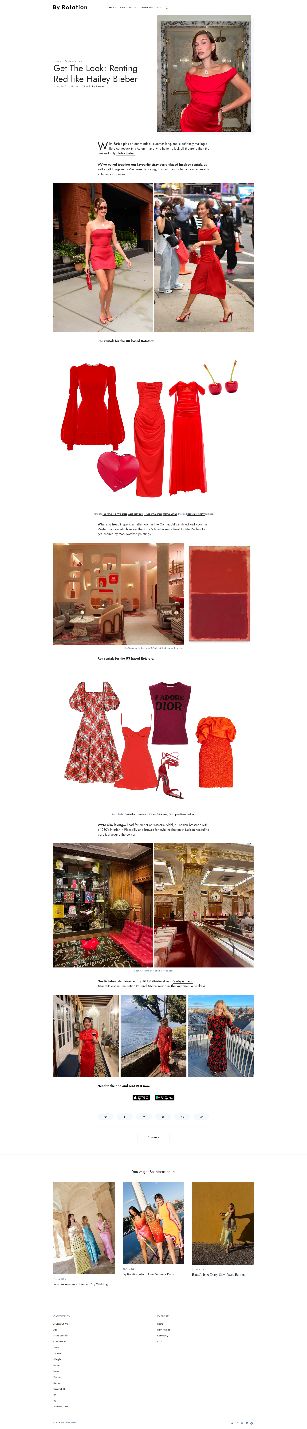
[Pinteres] (252, 1424)
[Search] (167, 7)
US (80, 61)
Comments (153, 1137)
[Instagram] (242, 1424)
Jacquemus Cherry (196, 513)
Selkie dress (131, 814)
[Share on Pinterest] (163, 1116)
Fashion (57, 61)
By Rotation (98, 86)
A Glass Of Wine (61, 1323)
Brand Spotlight (60, 1335)
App (55, 1329)
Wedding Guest (60, 1406)
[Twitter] (232, 1424)
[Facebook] (237, 1424)
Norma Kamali (170, 513)
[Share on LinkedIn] (144, 1116)
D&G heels (162, 814)
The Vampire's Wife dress (114, 513)
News (56, 1371)
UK (75, 61)
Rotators (57, 1377)
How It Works (128, 7)
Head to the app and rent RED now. (124, 1086)
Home (112, 7)
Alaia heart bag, (135, 513)
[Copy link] (201, 1116)
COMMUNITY (59, 1341)
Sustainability (59, 1388)
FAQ (159, 7)
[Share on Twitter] (106, 1116)
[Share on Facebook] (125, 1116)
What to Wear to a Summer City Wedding (80, 1284)
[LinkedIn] (247, 1424)
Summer (57, 1383)
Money (56, 1365)
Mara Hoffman (188, 814)
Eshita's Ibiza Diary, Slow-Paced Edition (218, 1274)
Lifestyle (67, 61)
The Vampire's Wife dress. (188, 986)
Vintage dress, (183, 981)
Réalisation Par (131, 986)
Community (146, 7)
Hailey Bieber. (125, 153)
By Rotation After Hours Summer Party (148, 1274)
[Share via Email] (182, 1116)
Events (56, 1347)
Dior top (173, 814)
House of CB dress (147, 814)
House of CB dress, (153, 513)
